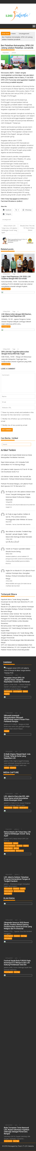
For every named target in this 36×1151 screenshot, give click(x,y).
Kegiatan (6, 694)
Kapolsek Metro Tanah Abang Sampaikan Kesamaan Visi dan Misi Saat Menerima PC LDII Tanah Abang (17, 601)
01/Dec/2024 (8, 793)
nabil (16, 675)
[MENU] (34, 26)
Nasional (16, 848)
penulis (14, 53)
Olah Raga (23, 936)
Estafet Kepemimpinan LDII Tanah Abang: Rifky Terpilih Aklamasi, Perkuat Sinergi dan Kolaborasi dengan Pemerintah (17, 635)
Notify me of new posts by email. (15, 425)
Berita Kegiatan (18, 691)
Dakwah (25, 691)
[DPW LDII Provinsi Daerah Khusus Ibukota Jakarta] (3, 25)
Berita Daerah (8, 691)
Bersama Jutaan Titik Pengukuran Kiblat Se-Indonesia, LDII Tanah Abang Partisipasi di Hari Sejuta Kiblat (17, 628)
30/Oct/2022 (8, 1125)
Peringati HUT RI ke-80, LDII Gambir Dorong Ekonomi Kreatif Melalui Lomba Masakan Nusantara (16, 621)
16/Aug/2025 (8, 751)
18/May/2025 (9, 920)
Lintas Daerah (8, 1141)
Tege (13, 274)
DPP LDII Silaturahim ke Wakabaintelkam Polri (16, 645)
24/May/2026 (9, 675)
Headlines (13, 767)
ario (16, 713)
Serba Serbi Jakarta (9, 850)
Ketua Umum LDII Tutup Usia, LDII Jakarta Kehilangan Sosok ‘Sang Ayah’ (9, 229)
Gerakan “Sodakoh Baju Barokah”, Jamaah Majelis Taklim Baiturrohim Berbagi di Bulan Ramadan (19, 534)
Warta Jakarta (19, 850)
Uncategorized (6, 219)
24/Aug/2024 (8, 958)
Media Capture (24, 807)
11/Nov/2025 (9, 713)
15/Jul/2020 (8, 829)
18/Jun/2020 (8, 874)
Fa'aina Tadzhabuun (9, 845)
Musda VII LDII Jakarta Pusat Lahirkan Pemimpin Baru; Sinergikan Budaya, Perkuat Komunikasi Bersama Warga (17, 609)
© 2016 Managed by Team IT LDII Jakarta (18, 1146)
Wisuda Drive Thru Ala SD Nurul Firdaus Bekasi (27, 228)
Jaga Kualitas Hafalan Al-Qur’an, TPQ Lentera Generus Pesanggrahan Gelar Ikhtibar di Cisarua (19, 516)
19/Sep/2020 (6, 274)
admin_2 (16, 829)
